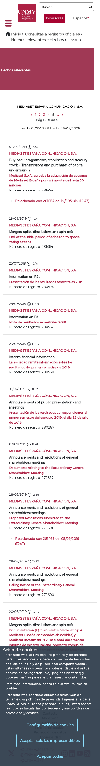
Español (80, 18)
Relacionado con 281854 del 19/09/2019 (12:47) (52, 201)
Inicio (16, 34)
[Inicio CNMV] (27, 13)
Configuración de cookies (50, 725)
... (58, 114)
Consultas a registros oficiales (52, 34)
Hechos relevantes (28, 39)
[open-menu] (9, 23)
